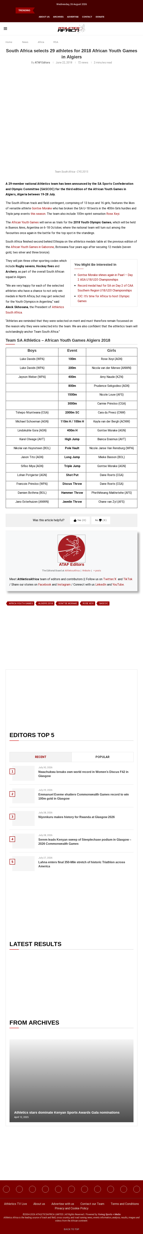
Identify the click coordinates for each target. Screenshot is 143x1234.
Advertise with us (62, 1204)
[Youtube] (84, 1189)
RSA (55, 42)
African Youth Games (25, 222)
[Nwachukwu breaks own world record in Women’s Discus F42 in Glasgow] (23, 773)
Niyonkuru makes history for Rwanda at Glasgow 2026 (76, 817)
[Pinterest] (136, 1189)
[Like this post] (23, 650)
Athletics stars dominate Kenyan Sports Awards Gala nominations (67, 1112)
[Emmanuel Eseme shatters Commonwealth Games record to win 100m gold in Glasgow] (23, 795)
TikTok (127, 579)
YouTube (118, 584)
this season (38, 214)
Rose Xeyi (112, 214)
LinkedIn (100, 584)
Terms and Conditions (125, 1204)
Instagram (64, 584)
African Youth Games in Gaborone (32, 247)
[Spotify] (97, 1189)
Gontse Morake (42, 208)
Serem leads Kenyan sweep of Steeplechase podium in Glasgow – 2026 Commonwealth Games (84, 841)
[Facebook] (6, 1189)
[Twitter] (45, 1189)
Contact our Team (92, 1204)
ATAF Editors (42, 62)
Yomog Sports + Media (109, 1214)
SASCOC (103, 603)
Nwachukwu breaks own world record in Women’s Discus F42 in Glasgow (83, 774)
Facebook (44, 584)
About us (44, 17)
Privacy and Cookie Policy (71, 1208)
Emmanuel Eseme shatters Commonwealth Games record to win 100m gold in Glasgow (83, 796)
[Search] (137, 28)
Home (9, 42)
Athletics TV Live (15, 1204)
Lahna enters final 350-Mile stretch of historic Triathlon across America (81, 864)
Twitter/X (109, 579)
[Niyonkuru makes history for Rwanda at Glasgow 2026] (23, 818)
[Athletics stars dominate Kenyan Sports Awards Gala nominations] (71, 1080)
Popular (102, 757)
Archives (58, 17)
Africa (41, 42)
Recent (40, 757)
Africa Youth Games (21, 603)
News (25, 42)
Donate (100, 17)
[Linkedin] (32, 1189)
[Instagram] (19, 1189)
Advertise (73, 17)
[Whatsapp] (58, 1189)
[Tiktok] (71, 1189)
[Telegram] (123, 1189)
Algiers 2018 (45, 603)
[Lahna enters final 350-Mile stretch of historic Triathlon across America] (23, 863)
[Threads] (110, 1189)
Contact (87, 17)
